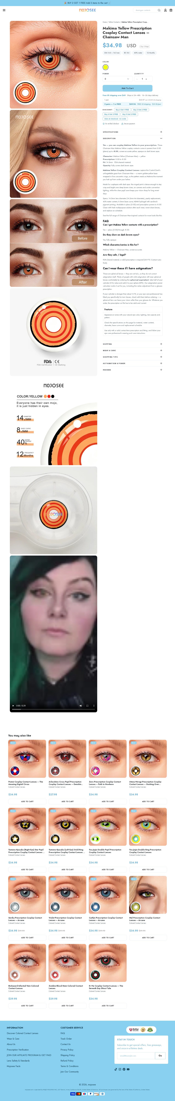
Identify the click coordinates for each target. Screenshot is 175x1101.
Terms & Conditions (69, 1066)
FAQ (63, 1033)
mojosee (92, 1084)
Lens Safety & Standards (18, 1060)
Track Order (66, 1038)
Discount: (108, 110)
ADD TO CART (27, 801)
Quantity (139, 74)
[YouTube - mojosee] (128, 1069)
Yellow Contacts (114, 22)
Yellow (106, 67)
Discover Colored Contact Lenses (22, 1033)
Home (105, 22)
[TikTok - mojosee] (115, 1069)
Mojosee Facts (13, 1066)
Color (106, 62)
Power (106, 74)
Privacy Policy (67, 1049)
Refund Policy (67, 1060)
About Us (11, 1044)
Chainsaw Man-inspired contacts (131, 215)
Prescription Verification (18, 1049)
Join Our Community (70, 1071)
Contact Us (66, 1044)
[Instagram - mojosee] (120, 1069)
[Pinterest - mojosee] (124, 1069)
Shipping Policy (68, 1055)
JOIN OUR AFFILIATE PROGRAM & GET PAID (29, 1055)
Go (160, 1055)
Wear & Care (13, 1038)
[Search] (159, 10)
